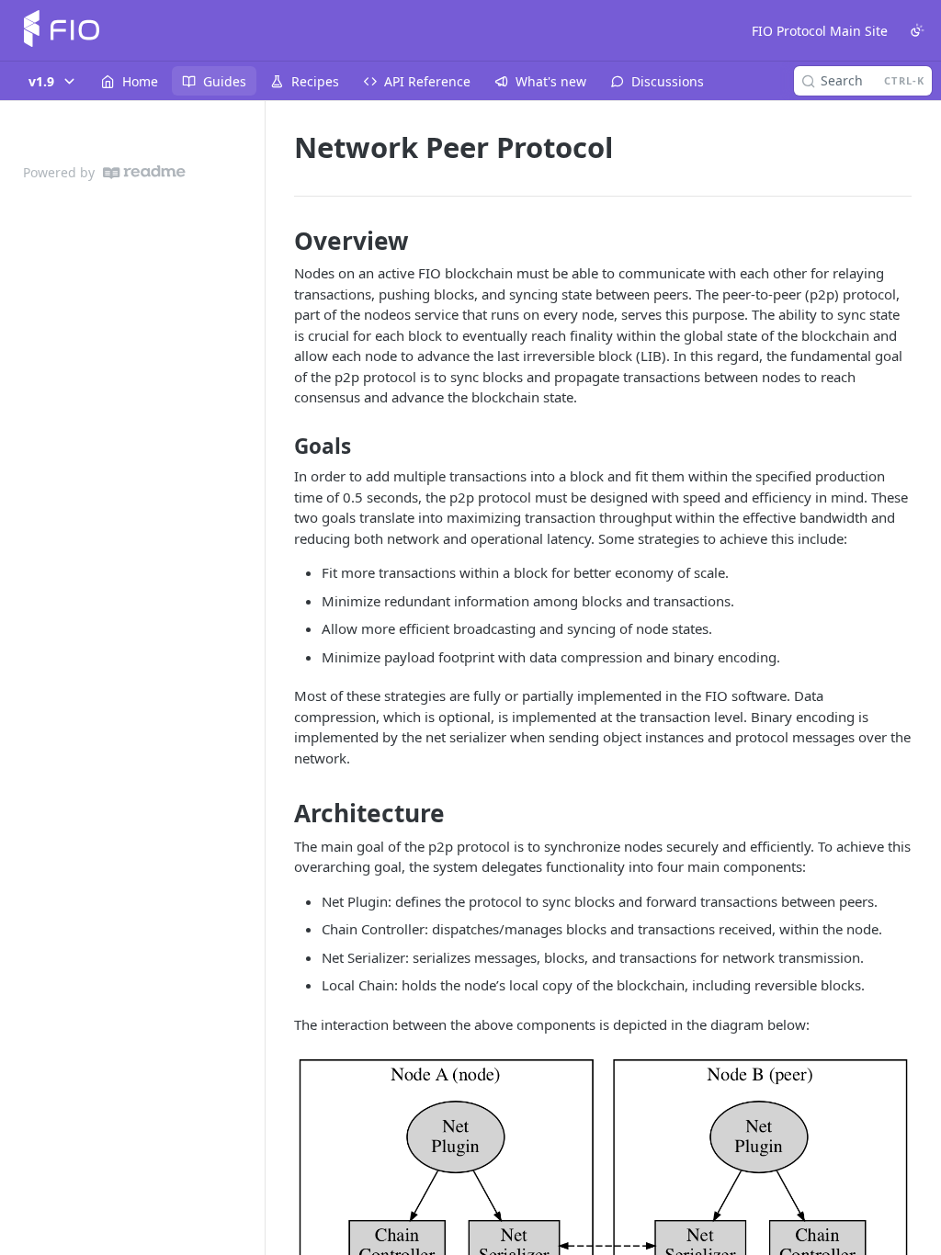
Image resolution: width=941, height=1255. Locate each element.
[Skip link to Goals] (281, 446)
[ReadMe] (144, 172)
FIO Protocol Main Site (820, 31)
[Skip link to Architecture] (281, 814)
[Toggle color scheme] (917, 30)
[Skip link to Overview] (281, 240)
